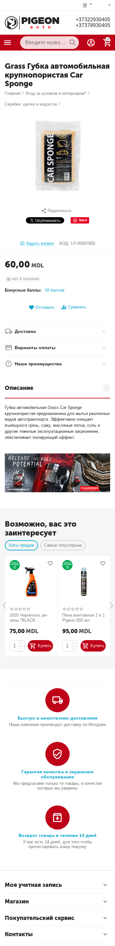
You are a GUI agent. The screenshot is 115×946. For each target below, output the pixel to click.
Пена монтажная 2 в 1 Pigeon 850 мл (83, 618)
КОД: (64, 243)
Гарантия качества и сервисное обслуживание (57, 774)
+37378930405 (93, 25)
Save (83, 220)
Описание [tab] (19, 387)
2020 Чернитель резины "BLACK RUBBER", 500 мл (29, 618)
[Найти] (72, 42)
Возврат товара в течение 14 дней (57, 835)
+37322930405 (93, 19)
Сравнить (77, 307)
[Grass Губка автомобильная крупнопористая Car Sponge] (57, 156)
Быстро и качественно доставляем (57, 718)
